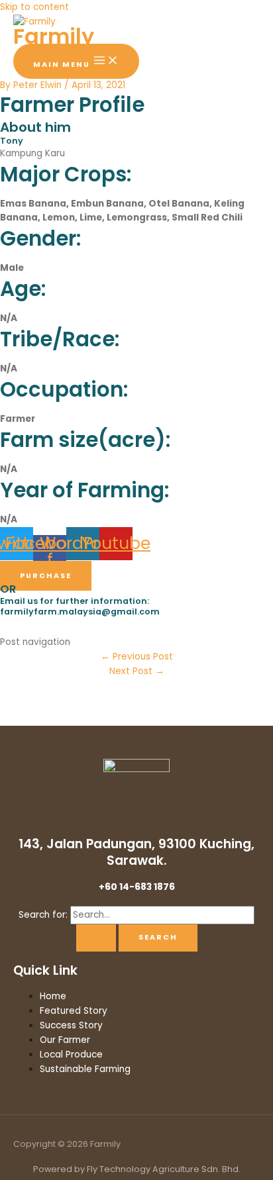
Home (53, 996)
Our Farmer (65, 1040)
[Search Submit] (96, 938)
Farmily (53, 36)
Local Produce (71, 1054)
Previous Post (137, 656)
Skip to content (34, 7)
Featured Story (73, 1011)
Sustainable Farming (85, 1069)
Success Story (71, 1025)
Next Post (136, 671)
